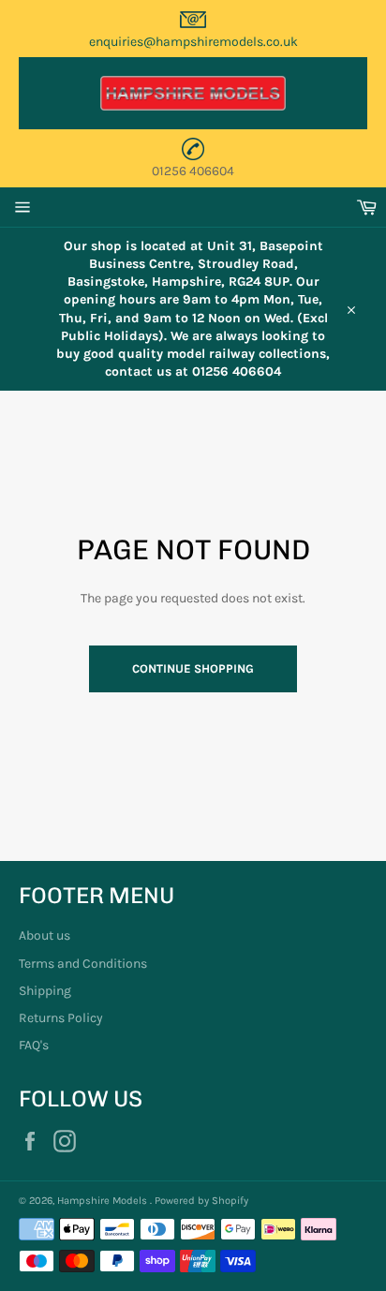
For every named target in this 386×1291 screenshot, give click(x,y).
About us (44, 935)
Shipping (45, 991)
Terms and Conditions (83, 964)
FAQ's (34, 1045)
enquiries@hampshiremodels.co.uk (193, 42)
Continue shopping (193, 668)
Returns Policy (61, 1018)
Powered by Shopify (201, 1201)
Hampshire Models (103, 1201)
